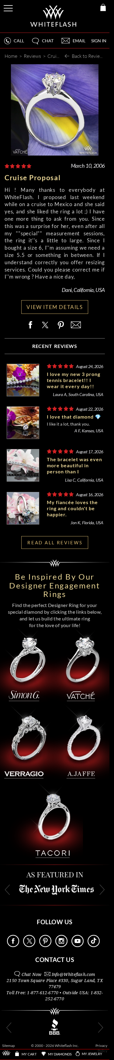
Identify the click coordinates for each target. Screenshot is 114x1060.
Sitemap (8, 1045)
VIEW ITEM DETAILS (54, 307)
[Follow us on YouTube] (77, 945)
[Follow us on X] (29, 945)
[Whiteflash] (53, 16)
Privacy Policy (101, 1048)
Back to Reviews (88, 56)
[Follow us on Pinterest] (45, 945)
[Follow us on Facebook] (13, 945)
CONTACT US (54, 959)
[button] (42, 43)
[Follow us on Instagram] (61, 945)
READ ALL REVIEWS (54, 542)
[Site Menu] (9, 7)
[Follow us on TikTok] (94, 945)
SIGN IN (98, 40)
